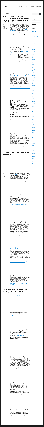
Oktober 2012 (33, 163)
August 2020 (33, 95)
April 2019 (33, 107)
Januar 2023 (33, 74)
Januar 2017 (33, 126)
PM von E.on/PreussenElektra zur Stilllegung (20, 335)
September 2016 (33, 129)
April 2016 (33, 133)
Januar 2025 (33, 57)
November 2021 (33, 84)
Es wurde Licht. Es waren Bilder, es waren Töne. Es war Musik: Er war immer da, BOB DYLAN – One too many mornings (36, 31)
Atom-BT (3, 28)
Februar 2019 (33, 108)
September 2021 (33, 86)
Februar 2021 (33, 91)
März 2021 (33, 90)
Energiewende (32, 6)
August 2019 (33, 104)
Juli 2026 (33, 44)
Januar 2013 (33, 161)
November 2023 (33, 67)
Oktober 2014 (33, 146)
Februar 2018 (33, 117)
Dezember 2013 (33, 153)
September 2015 (33, 138)
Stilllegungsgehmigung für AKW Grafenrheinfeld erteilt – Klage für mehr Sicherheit (16, 291)
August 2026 (33, 43)
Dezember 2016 (33, 127)
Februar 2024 (33, 65)
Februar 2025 (33, 56)
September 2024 (33, 60)
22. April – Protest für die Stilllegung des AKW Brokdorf (16, 153)
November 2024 (33, 58)
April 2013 (33, 159)
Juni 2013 (33, 157)
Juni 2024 (33, 62)
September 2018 (33, 112)
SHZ (13, 179)
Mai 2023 (33, 71)
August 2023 (33, 69)
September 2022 (33, 77)
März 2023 (33, 73)
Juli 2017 (33, 122)
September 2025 (33, 51)
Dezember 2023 (33, 66)
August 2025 (33, 52)
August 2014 (33, 147)
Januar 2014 (33, 152)
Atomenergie (22, 6)
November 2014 (33, 145)
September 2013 (33, 155)
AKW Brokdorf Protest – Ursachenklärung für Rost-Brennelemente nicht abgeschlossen (19, 204)
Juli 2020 (33, 96)
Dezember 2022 (33, 75)
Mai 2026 (33, 45)
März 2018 (33, 116)
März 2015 (33, 142)
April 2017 (33, 124)
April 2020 (33, 98)
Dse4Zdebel (4, 26)
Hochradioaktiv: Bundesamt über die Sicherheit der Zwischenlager (17, 246)
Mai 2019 (33, 106)
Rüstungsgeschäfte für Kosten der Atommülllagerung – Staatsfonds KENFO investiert (36, 33)
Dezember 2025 (33, 49)
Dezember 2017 (33, 118)
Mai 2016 (33, 132)
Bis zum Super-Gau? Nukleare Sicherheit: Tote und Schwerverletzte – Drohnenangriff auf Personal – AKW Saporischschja (36, 38)
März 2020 (33, 99)
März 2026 (33, 47)
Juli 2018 (33, 113)
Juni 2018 (33, 114)
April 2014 (33, 150)
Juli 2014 (33, 148)
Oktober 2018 (33, 111)
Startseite (19, 6)
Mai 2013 (33, 158)
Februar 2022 (33, 82)
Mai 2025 (33, 54)
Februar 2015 (33, 143)
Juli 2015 (33, 139)
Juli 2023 (33, 70)
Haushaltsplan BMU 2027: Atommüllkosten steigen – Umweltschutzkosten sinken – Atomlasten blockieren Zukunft (36, 36)
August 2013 (33, 156)
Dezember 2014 (33, 144)
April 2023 (33, 72)
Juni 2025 (33, 53)
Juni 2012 (33, 166)
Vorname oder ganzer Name (34, 19)
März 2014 (33, 151)
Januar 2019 (33, 109)
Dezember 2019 (33, 101)
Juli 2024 (33, 61)
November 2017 (33, 119)
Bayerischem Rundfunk (14, 328)
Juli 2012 (33, 165)
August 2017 (33, 121)
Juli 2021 (33, 87)
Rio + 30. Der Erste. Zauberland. (35, 34)
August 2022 (33, 78)
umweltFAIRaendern (7, 6)
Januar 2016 (33, 135)
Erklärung (15, 48)
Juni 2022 (33, 79)
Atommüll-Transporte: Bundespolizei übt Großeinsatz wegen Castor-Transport (18, 261)
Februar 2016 (33, 134)
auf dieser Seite (23, 316)
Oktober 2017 (33, 120)
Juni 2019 (33, 105)
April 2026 (33, 46)
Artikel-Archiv (27, 6)
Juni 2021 (33, 88)
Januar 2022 (33, 83)
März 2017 (33, 125)
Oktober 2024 (33, 59)
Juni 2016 (33, 131)
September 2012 (33, 164)
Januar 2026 (33, 48)
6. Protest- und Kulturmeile (17, 174)
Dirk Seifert (4, 175)
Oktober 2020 (33, 94)
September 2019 (33, 103)
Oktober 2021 (33, 85)
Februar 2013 (33, 160)
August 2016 (33, 130)
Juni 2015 (33, 140)
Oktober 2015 (33, 137)
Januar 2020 (33, 100)
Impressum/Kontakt (38, 6)
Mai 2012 (33, 167)
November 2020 (33, 93)
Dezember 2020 (33, 92)
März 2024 (33, 64)
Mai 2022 (33, 80)
